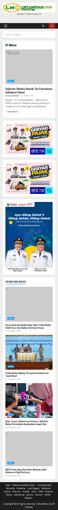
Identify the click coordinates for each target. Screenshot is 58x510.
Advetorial (19, 494)
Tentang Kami (44, 485)
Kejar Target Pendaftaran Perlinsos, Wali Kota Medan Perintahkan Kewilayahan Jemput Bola (29, 400)
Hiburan (16, 491)
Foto (34, 491)
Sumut (7, 491)
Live (52, 26)
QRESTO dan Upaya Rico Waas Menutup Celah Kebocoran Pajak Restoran (29, 448)
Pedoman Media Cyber (23, 485)
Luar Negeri (33, 488)
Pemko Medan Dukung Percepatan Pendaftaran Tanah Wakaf (29, 352)
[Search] (43, 25)
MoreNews (43, 503)
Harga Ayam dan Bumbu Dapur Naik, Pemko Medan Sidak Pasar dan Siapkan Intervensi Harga (29, 304)
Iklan (7, 485)
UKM (40, 491)
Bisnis (9, 494)
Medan (10, 81)
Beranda (10, 488)
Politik (47, 494)
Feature (49, 491)
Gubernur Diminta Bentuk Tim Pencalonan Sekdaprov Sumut (29, 66)
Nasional (46, 488)
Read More (13, 111)
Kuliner (26, 491)
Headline (21, 488)
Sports (29, 494)
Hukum (38, 494)
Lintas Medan (13, 96)
